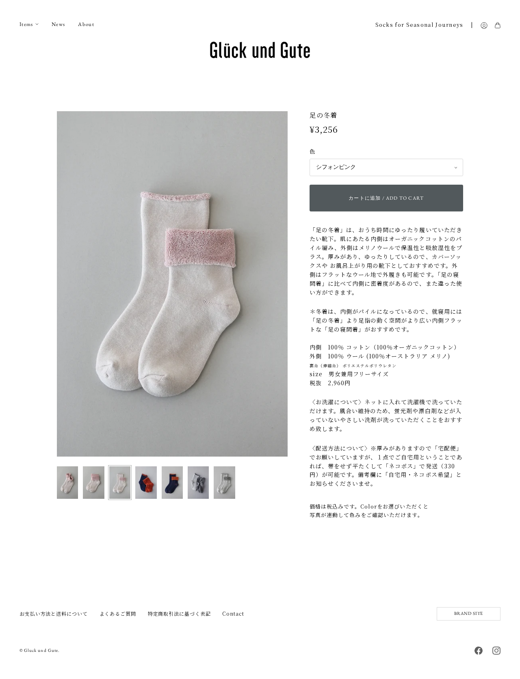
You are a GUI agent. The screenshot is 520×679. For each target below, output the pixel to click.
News (58, 24)
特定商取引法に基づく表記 (179, 613)
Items (26, 24)
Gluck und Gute (41, 650)
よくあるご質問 (118, 613)
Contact (233, 613)
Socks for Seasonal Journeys (419, 24)
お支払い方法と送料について (54, 613)
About (86, 24)
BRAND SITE (468, 613)
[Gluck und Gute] (260, 50)
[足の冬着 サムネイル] (67, 482)
